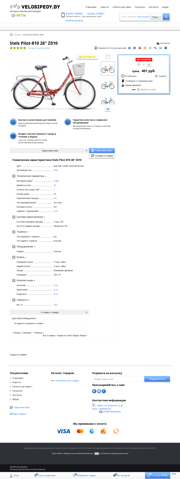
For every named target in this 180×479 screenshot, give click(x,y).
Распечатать (165, 43)
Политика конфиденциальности (114, 453)
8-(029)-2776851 (95, 13)
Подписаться (157, 379)
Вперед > (39, 332)
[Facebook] (104, 391)
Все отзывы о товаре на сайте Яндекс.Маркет (65, 335)
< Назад (16, 332)
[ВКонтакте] (94, 391)
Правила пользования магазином (78, 453)
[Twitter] (99, 391)
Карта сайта (57, 453)
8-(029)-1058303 (74, 13)
